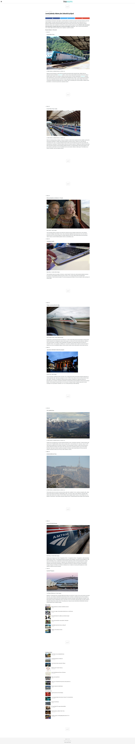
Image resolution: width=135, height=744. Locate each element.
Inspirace (46, 11)
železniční (60, 74)
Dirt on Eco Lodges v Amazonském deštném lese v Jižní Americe (62, 611)
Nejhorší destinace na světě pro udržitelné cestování (60, 606)
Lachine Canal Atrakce (55, 701)
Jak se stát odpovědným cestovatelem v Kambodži (59, 620)
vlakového (83, 76)
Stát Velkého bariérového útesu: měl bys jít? (58, 625)
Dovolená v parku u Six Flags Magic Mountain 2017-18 (60, 715)
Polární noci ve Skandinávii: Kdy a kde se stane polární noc (60, 681)
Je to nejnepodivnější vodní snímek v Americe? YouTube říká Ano (62, 697)
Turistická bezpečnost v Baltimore (57, 658)
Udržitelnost (50, 11)
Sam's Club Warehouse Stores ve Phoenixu (58, 672)
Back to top (67, 739)
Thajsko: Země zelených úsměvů (56, 629)
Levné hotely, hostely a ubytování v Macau (58, 663)
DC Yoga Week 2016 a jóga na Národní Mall (58, 706)
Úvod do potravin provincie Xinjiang (57, 692)
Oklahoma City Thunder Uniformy (57, 667)
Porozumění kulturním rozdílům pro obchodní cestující (60, 615)
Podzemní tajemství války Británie (57, 686)
